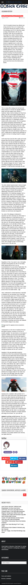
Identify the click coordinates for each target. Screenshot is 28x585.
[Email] (14, 452)
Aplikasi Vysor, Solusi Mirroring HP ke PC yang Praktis (12, 525)
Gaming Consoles (8, 16)
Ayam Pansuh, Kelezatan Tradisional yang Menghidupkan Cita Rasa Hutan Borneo (11, 507)
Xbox (22, 16)
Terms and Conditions (6, 576)
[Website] (16, 452)
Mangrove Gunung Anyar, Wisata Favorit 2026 (12, 513)
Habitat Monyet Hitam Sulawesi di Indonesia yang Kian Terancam (13, 528)
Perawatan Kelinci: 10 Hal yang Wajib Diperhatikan (13, 511)
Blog (3, 16)
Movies (14, 16)
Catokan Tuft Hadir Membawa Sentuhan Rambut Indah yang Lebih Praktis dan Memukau (13, 518)
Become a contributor (6, 578)
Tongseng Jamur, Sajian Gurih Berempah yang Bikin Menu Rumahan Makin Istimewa (14, 515)
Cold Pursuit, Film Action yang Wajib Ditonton (12, 510)
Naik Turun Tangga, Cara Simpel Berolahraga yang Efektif (13, 531)
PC (17, 16)
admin (5, 449)
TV (19, 16)
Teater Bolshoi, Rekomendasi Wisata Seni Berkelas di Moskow (14, 521)
